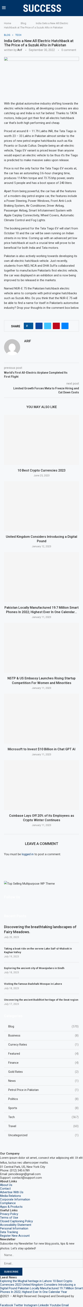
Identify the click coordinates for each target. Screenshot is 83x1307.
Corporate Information (15, 1199)
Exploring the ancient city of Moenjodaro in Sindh (34, 968)
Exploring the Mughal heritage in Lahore (26, 1281)
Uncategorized (43, 1135)
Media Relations (10, 1196)
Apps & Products (11, 1207)
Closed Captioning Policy (16, 1221)
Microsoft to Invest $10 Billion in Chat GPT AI (41, 749)
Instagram (30, 1305)
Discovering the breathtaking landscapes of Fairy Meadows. (40, 929)
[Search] (80, 8)
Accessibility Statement (15, 1225)
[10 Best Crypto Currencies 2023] (41, 440)
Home (7, 23)
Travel (43, 1126)
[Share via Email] (64, 326)
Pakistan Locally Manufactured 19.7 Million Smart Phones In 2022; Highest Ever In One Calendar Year (41, 1290)
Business (43, 1035)
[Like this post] (30, 326)
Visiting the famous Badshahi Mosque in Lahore (33, 983)
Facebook (6, 1305)
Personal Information (14, 1228)
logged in (28, 854)
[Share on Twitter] (47, 326)
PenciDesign (8, 1301)
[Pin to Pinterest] (56, 326)
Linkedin (43, 1305)
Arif (19, 50)
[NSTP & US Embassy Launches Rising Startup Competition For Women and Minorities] (41, 648)
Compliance (8, 1203)
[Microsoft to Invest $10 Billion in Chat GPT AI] (41, 719)
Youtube (55, 1305)
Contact (5, 1188)
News (43, 1081)
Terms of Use (9, 1217)
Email (65, 1305)
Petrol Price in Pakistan (43, 1090)
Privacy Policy (9, 1214)
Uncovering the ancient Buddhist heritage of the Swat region (41, 999)
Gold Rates (43, 1072)
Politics (43, 1099)
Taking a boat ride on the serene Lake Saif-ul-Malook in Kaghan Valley (38, 950)
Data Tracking (9, 1232)
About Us (6, 1185)
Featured (43, 1053)
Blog (23, 23)
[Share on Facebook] (39, 326)
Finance (43, 1062)
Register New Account (15, 1236)
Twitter (18, 1305)
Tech (43, 1117)
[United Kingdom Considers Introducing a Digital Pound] (41, 506)
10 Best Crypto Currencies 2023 (41, 470)
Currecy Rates (43, 1044)
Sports (43, 1108)
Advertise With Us (11, 1192)
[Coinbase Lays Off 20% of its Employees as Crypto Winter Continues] (41, 785)
